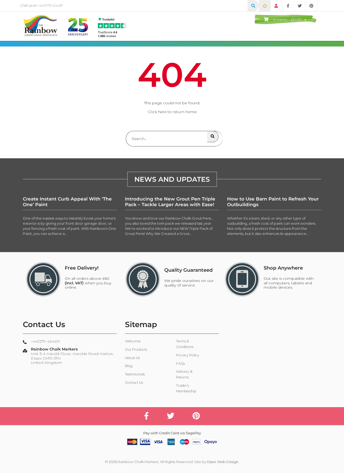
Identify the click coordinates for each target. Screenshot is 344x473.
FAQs (180, 363)
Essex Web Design (222, 462)
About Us (132, 358)
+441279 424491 (50, 5)
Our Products (136, 349)
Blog (128, 366)
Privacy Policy (187, 355)
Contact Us (134, 383)
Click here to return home (172, 111)
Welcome (133, 341)
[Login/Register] (276, 5)
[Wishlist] (264, 5)
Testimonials (135, 374)
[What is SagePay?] (210, 441)
